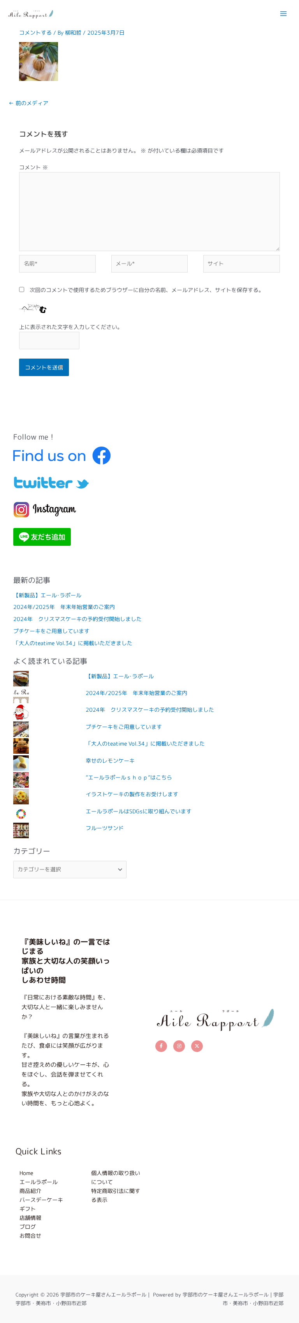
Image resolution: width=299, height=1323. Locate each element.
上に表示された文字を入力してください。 (71, 327)
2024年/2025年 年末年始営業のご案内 (64, 606)
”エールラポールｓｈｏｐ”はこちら (129, 777)
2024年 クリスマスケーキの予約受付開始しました (77, 619)
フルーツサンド (105, 828)
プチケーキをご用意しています (51, 631)
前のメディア (28, 103)
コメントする (35, 32)
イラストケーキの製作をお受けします (132, 794)
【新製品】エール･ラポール (47, 595)
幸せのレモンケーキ (110, 760)
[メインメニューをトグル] (283, 13)
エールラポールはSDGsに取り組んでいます (139, 811)
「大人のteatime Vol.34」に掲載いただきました (72, 643)
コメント (33, 167)
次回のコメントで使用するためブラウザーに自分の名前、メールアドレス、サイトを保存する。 (147, 290)
